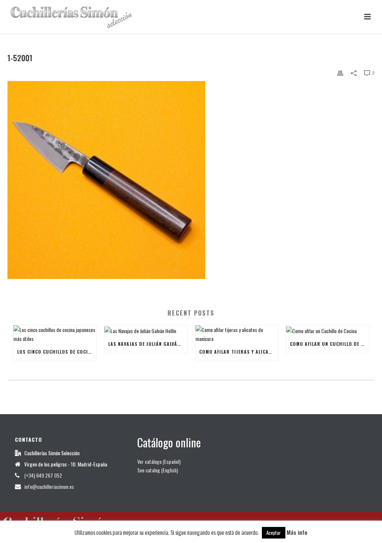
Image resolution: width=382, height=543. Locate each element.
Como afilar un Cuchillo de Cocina (329, 344)
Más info (296, 532)
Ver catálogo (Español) (159, 461)
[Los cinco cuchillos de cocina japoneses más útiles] (54, 333)
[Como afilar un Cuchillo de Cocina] (327, 330)
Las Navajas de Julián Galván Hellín (147, 344)
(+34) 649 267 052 (43, 475)
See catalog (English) (157, 470)
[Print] (340, 72)
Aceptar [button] (273, 532)
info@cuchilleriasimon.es (49, 486)
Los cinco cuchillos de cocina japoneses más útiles (56, 351)
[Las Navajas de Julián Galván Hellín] (145, 330)
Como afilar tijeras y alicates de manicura (238, 351)
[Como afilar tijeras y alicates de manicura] (236, 333)
